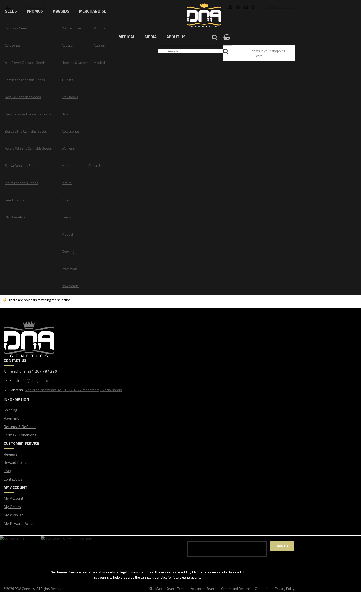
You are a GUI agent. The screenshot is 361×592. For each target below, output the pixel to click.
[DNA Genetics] (204, 15)
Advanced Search (204, 588)
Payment (11, 418)
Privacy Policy (285, 588)
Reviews (11, 454)
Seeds (11, 11)
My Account (14, 498)
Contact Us (13, 479)
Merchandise (92, 11)
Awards (61, 11)
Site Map (155, 588)
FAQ (7, 471)
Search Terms (176, 588)
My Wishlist (13, 515)
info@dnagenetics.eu (37, 380)
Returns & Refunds (20, 427)
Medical (126, 37)
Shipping (10, 410)
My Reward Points (19, 523)
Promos (35, 11)
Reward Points (16, 462)
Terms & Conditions (20, 435)
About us (176, 37)
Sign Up (282, 546)
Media (151, 37)
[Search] (226, 51)
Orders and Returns (235, 588)
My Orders (12, 507)
